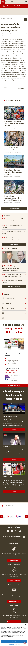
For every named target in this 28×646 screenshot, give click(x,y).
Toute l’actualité (14, 244)
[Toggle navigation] (26, 2)
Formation (8, 303)
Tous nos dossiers (14, 208)
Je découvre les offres (14, 385)
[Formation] (25, 303)
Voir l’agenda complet (14, 286)
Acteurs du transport (11, 318)
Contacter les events (14, 601)
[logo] (14, 516)
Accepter (14, 641)
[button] (26, 624)
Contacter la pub (14, 560)
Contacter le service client (14, 622)
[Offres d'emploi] (25, 298)
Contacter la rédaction (14, 580)
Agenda (8, 313)
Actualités (3, 18)
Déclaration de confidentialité (14, 644)
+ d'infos (14, 429)
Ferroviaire (9, 18)
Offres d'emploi (10, 298)
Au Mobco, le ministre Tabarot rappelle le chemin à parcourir (14, 123)
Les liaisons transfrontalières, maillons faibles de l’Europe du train (13, 198)
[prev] (1, 516)
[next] (26, 516)
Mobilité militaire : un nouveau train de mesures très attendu (13, 172)
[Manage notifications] (24, 643)
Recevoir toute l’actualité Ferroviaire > (16, 5)
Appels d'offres (10, 308)
